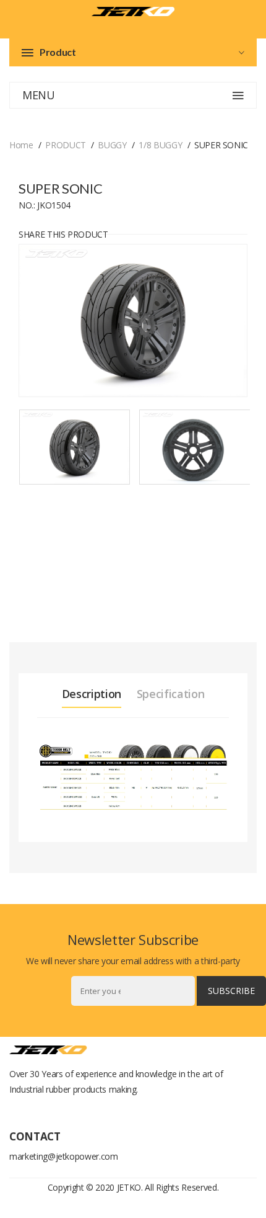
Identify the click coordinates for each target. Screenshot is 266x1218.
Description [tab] (91, 693)
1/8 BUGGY (160, 145)
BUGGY (112, 145)
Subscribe (231, 990)
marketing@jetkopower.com (63, 1156)
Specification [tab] (170, 693)
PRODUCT (65, 145)
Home (21, 145)
